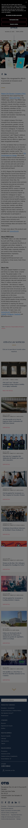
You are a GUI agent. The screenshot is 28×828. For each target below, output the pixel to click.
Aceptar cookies (14, 24)
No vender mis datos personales (14, 15)
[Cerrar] (26, 2)
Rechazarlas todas (13, 19)
